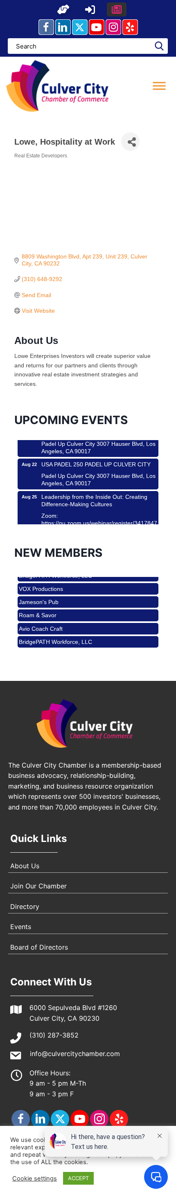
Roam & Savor (37, 611)
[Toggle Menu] (159, 86)
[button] (63, 9)
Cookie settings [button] (34, 1178)
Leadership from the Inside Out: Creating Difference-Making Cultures (94, 496)
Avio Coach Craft (41, 624)
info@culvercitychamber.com (75, 1053)
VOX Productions (41, 584)
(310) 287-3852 (54, 1035)
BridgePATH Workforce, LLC (55, 637)
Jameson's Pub (39, 598)
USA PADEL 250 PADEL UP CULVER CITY (96, 459)
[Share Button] (130, 141)
